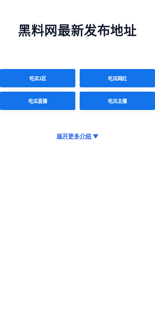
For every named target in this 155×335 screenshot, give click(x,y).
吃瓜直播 (37, 101)
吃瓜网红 (117, 78)
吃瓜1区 (38, 78)
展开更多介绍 (78, 136)
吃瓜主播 (117, 101)
